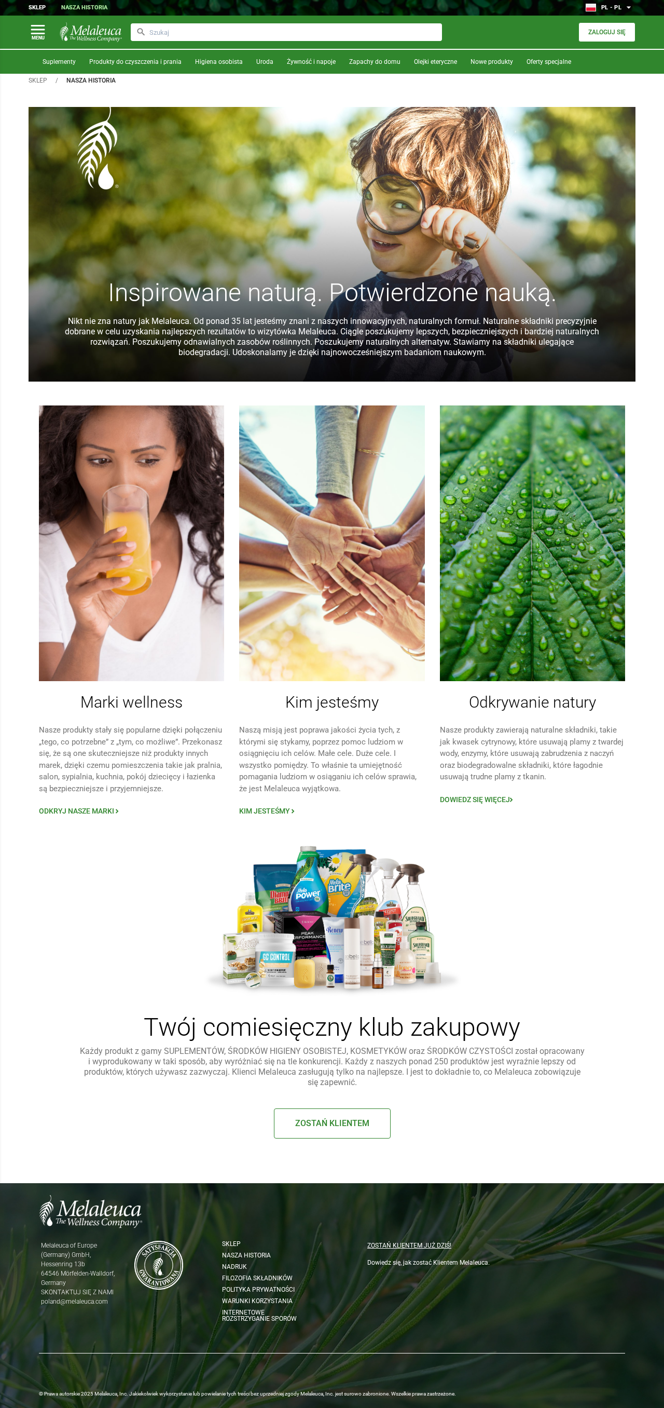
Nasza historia (84, 7)
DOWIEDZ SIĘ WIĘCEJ (477, 799)
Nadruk (234, 1267)
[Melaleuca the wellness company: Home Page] (91, 32)
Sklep (37, 7)
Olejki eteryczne (435, 61)
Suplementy (59, 61)
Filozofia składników (257, 1278)
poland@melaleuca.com (74, 1301)
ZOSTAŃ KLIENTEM (332, 1123)
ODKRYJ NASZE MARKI (80, 811)
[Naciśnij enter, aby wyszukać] (141, 32)
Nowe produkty (492, 61)
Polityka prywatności (258, 1290)
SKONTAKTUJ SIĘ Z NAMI (77, 1292)
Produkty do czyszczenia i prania (135, 61)
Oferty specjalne (549, 61)
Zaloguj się (607, 32)
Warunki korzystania (257, 1301)
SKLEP (38, 80)
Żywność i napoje (311, 61)
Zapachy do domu (374, 61)
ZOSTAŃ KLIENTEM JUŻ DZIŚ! (409, 1245)
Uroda (264, 61)
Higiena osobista (219, 61)
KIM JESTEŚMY (268, 811)
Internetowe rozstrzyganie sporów (259, 1315)
